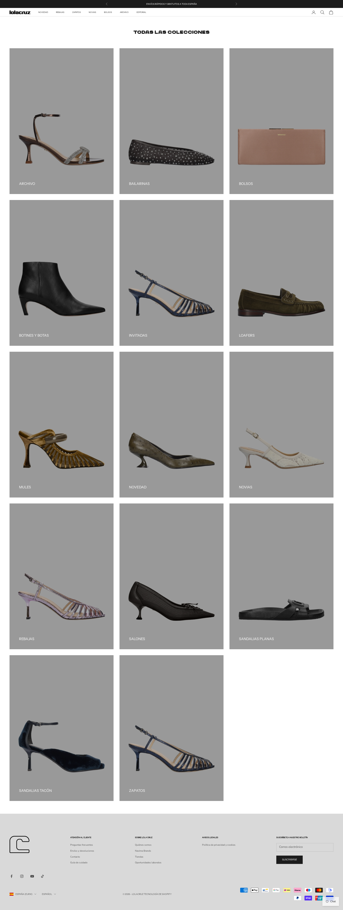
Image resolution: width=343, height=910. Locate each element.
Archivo (124, 12)
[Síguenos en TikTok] (42, 876)
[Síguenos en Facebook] (11, 876)
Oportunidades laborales (148, 862)
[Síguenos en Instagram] (22, 876)
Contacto (75, 856)
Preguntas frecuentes (81, 844)
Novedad (43, 12)
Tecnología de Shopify (158, 894)
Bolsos (108, 12)
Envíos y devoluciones (82, 850)
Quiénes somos (143, 844)
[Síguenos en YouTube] (32, 876)
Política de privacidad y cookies (218, 844)
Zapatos (76, 12)
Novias (92, 12)
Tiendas (139, 856)
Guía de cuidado (79, 862)
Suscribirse (289, 859)
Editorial (141, 12)
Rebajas (60, 12)
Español (47, 894)
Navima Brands (143, 850)
